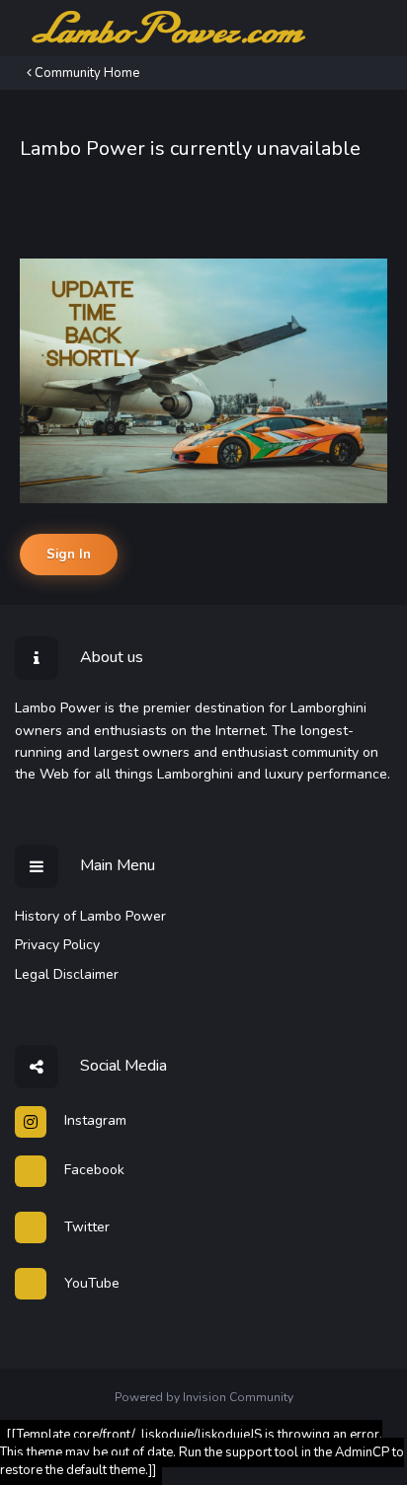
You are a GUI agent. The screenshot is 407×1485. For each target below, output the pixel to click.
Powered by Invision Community (204, 1397)
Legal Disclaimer (67, 974)
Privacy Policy (57, 944)
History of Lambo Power (90, 916)
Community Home (85, 73)
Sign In (68, 554)
